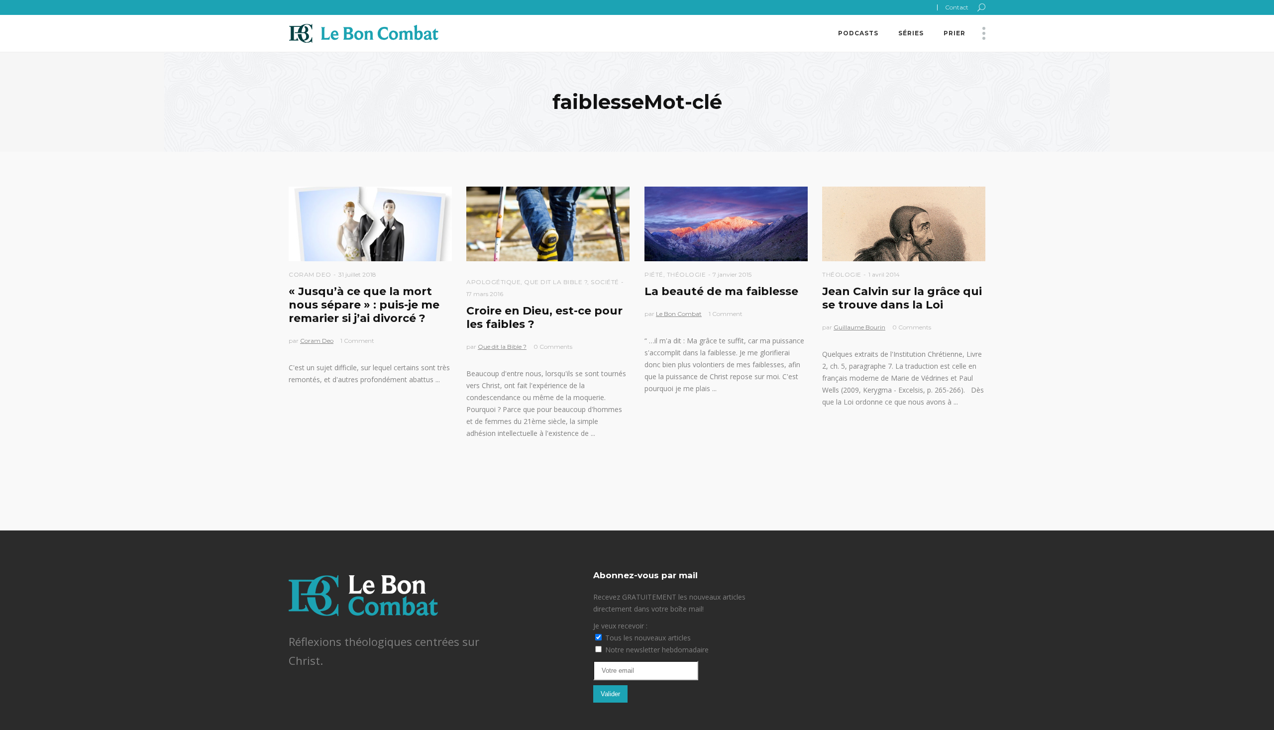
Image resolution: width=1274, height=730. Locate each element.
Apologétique (493, 282)
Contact (956, 7)
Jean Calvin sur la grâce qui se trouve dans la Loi (902, 298)
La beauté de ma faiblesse (721, 291)
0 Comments (552, 346)
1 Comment (357, 340)
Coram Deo (310, 274)
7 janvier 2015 (732, 274)
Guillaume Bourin (859, 327)
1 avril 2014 (884, 274)
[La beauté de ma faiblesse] (726, 224)
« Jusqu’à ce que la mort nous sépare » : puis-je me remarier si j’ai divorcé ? (364, 305)
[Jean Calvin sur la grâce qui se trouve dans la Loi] (903, 224)
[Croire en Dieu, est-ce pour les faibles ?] (548, 224)
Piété (653, 274)
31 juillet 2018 (357, 274)
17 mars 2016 (484, 294)
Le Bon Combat (679, 313)
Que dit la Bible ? (555, 282)
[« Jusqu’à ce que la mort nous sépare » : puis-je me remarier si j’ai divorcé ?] (370, 224)
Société (605, 282)
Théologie (686, 274)
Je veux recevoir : (620, 625)
